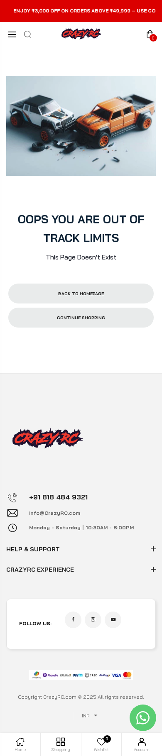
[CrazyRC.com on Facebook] (73, 620)
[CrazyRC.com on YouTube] (113, 620)
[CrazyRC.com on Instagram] (93, 620)
